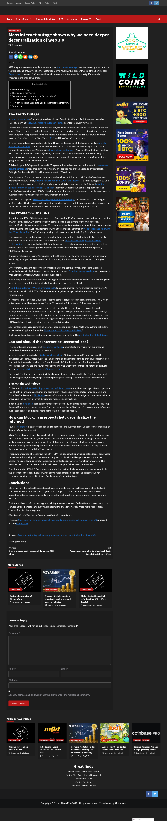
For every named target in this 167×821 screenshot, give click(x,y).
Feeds (99, 19)
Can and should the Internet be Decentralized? (33, 96)
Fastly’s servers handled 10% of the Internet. (58, 180)
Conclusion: (16, 106)
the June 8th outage (67, 67)
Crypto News (22, 19)
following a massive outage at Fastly (44, 122)
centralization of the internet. (94, 335)
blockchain (28, 403)
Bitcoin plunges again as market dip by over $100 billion (31, 550)
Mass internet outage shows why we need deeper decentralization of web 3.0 (57, 519)
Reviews (60, 740)
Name (12, 668)
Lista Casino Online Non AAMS (83, 771)
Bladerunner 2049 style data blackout (63, 330)
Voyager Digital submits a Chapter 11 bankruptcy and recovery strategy (58, 599)
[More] (35, 57)
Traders (84, 19)
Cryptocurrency (15, 30)
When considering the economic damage (53, 199)
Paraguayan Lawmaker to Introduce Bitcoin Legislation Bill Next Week (90, 550)
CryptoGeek (25, 602)
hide (45, 84)
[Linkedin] (30, 57)
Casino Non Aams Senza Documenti (83, 775)
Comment (14, 633)
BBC (51, 138)
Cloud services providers (81, 271)
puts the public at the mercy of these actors (38, 369)
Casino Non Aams (83, 778)
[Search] (158, 18)
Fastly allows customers (61, 149)
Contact (10, 3)
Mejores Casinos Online (83, 785)
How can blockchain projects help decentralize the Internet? (39, 102)
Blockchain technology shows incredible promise (45, 388)
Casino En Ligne (83, 782)
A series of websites (18, 119)
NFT (61, 19)
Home (9, 19)
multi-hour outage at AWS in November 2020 (33, 287)
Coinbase (137, 740)
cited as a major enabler (50, 355)
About (19, 3)
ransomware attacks (52, 346)
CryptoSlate (22, 523)
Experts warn (15, 74)
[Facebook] (11, 57)
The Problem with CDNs (22, 93)
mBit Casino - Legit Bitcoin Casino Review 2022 (50, 749)
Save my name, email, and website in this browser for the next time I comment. (49, 694)
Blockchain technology (26, 99)
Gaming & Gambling (45, 19)
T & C (55, 3)
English (138, 819)
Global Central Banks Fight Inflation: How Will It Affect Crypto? (93, 599)
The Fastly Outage (20, 89)
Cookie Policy (30, 3)
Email (64, 668)
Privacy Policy (44, 3)
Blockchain (39, 395)
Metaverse (72, 19)
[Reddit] (25, 57)
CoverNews (105, 803)
